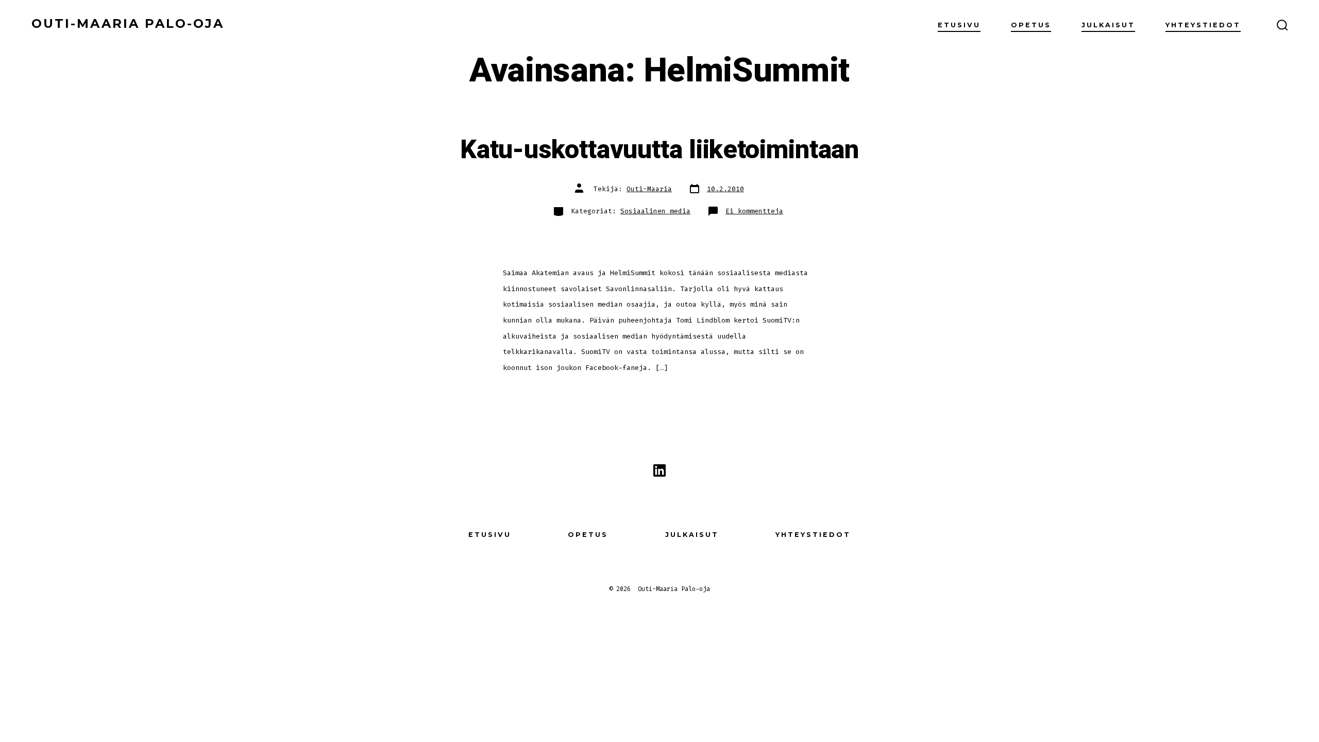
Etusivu (959, 25)
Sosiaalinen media (655, 211)
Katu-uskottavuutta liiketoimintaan (659, 150)
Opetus (1031, 25)
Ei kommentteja (754, 211)
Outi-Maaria (649, 188)
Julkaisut (1108, 25)
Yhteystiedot (1203, 25)
